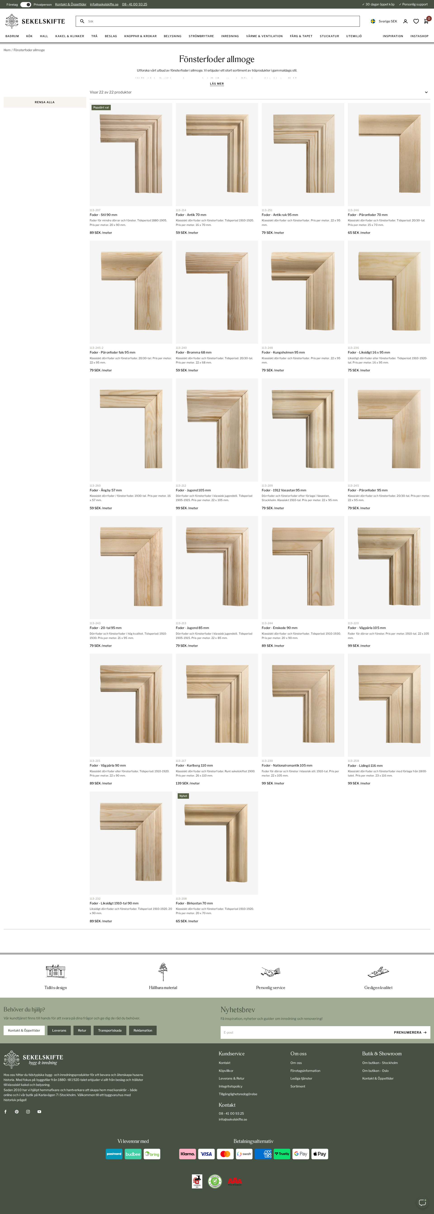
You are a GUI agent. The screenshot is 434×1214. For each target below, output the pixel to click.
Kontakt (225, 1063)
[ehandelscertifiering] (215, 1181)
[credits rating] (235, 1181)
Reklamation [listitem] (143, 1030)
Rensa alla (45, 102)
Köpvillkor (226, 1071)
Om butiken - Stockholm (380, 1063)
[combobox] (222, 21)
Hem (7, 50)
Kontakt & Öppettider (70, 4)
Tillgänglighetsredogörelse (238, 1094)
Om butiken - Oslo (375, 1071)
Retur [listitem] (82, 1030)
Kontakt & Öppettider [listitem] (24, 1030)
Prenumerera (408, 1032)
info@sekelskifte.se (104, 4)
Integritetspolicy (230, 1086)
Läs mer (217, 83)
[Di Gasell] (197, 1181)
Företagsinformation (305, 1071)
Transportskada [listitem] (110, 1030)
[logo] (35, 21)
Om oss (296, 1063)
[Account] (405, 21)
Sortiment (297, 1086)
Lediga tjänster (301, 1078)
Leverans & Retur (231, 1078)
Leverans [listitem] (59, 1030)
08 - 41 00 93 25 (134, 4)
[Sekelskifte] (74, 1060)
